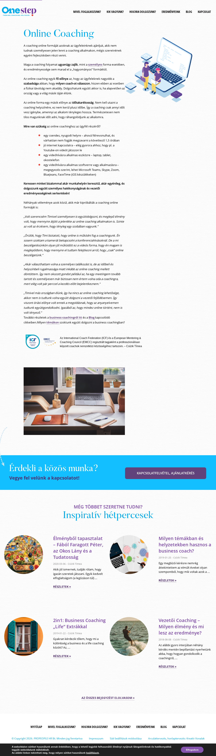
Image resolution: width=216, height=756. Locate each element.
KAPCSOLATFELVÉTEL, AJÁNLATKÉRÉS (165, 473)
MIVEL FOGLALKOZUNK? (87, 12)
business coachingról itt (65, 317)
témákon (53, 322)
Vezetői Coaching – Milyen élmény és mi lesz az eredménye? (181, 626)
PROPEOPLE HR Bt (44, 738)
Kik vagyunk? (115, 12)
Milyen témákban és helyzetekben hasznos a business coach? (185, 544)
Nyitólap (36, 727)
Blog (189, 12)
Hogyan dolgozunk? (142, 12)
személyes (95, 64)
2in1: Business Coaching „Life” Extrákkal (79, 623)
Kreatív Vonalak (195, 738)
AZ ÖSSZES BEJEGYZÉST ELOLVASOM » (108, 698)
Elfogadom (192, 749)
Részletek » (62, 587)
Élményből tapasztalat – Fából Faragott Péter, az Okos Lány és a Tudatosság (78, 547)
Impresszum (96, 738)
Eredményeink (171, 12)
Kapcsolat (204, 12)
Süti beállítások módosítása (126, 738)
